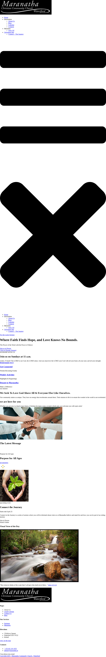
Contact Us (7, 613)
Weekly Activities (7, 375)
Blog (5, 615)
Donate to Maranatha (9, 383)
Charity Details (9, 612)
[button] (5, 348)
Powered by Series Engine (97, 451)
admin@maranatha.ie (11, 650)
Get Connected (6, 367)
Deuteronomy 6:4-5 (7, 363)
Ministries (7, 625)
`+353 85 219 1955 (10, 649)
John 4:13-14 (52, 585)
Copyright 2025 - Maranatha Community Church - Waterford (20, 656)
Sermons (7, 623)
